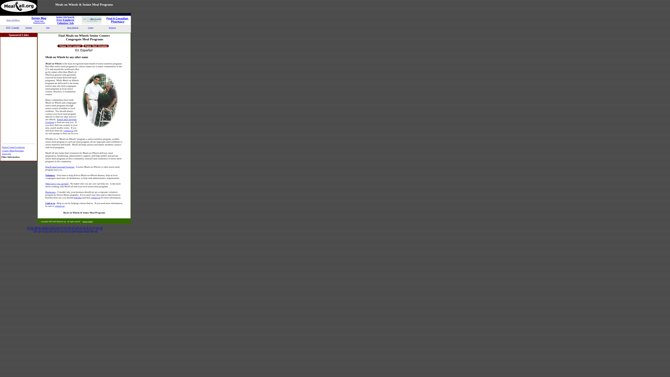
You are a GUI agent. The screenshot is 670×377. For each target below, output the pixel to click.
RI (43, 231)
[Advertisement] (65, 31)
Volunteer (50, 175)
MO (52, 229)
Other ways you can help (57, 183)
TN (54, 231)
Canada (15, 27)
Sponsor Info (6, 154)
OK (97, 229)
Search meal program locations (59, 167)
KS (97, 227)
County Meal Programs (13, 150)
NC (64, 229)
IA (84, 227)
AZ (39, 227)
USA (8, 27)
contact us (68, 130)
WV (92, 231)
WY (96, 231)
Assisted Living (39, 23)
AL (32, 227)
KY (101, 227)
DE (69, 227)
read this (78, 197)
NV (88, 229)
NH (76, 229)
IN (94, 227)
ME (40, 229)
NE (72, 229)
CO (57, 227)
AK (28, 227)
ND (68, 229)
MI (44, 229)
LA (28, 229)
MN (47, 229)
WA (73, 231)
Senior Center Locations (13, 147)
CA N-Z (52, 227)
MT (60, 229)
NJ (80, 229)
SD (50, 231)
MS (56, 229)
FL (73, 227)
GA (77, 227)
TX (58, 231)
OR (35, 231)
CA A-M (45, 227)
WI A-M (79, 231)
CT (62, 227)
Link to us (50, 203)
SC (46, 231)
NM (84, 229)
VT (70, 231)
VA (66, 231)
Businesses (50, 192)
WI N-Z (86, 231)
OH (101, 229)
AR (36, 227)
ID (87, 227)
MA (32, 229)
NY (92, 229)
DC (65, 227)
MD (36, 229)
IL (90, 227)
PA (39, 231)
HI (81, 227)
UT (62, 231)
